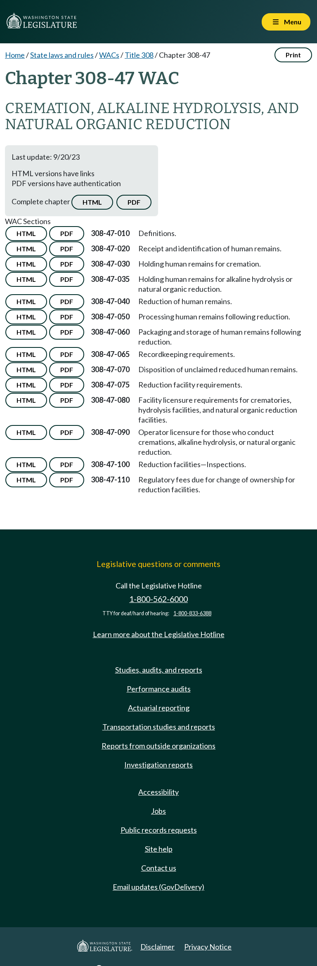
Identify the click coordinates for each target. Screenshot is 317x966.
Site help (159, 848)
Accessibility (158, 791)
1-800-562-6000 (158, 599)
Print (293, 55)
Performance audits (159, 688)
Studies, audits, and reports (158, 669)
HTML (92, 202)
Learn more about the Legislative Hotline (159, 634)
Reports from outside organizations (158, 745)
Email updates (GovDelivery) (158, 886)
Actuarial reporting (158, 707)
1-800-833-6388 (192, 613)
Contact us (158, 867)
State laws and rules (62, 54)
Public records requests (159, 829)
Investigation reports (158, 764)
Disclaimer (157, 946)
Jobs (158, 810)
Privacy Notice (208, 946)
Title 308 (139, 54)
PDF (134, 202)
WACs (109, 54)
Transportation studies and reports (158, 726)
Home (15, 54)
